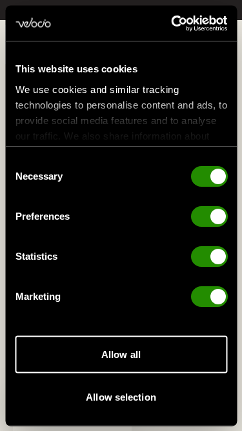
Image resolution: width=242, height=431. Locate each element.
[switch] (208, 216)
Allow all (121, 354)
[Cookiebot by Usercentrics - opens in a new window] (172, 23)
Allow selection (121, 396)
